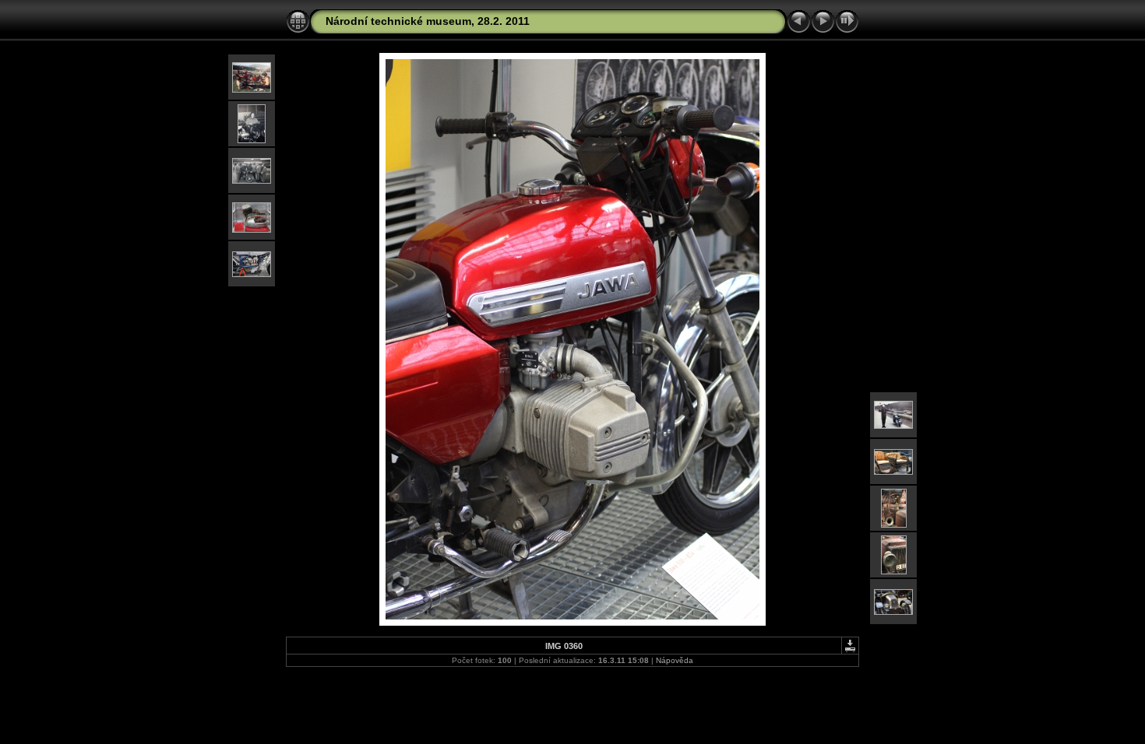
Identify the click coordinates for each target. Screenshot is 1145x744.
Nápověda (674, 660)
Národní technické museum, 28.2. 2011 (428, 21)
